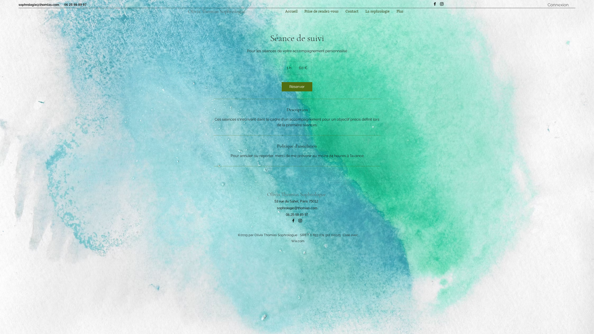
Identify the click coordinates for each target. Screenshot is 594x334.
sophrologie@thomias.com (39, 4)
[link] (297, 86)
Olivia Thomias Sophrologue (216, 11)
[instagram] (441, 4)
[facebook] (435, 4)
